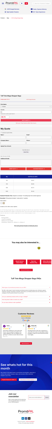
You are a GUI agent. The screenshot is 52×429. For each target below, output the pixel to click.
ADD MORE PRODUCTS (38, 168)
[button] (26, 120)
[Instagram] (29, 418)
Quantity (2, 109)
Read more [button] (5, 336)
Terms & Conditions (30, 421)
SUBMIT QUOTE (12, 168)
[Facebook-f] (26, 418)
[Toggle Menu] (3, 3)
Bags (8, 17)
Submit (47, 397)
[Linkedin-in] (23, 418)
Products (3, 17)
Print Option (4, 104)
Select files (26, 152)
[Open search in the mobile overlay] (41, 3)
